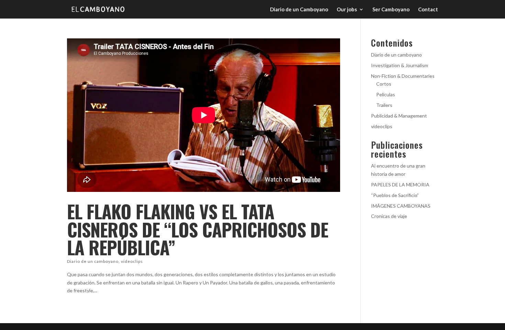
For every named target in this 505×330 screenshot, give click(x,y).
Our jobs (347, 9)
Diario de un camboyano (93, 261)
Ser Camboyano (390, 9)
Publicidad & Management (399, 116)
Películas (385, 94)
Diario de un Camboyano (299, 9)
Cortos (383, 84)
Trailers (384, 105)
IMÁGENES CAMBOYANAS (400, 206)
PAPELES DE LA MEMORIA (400, 184)
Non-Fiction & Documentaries (403, 76)
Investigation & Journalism (399, 65)
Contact (428, 9)
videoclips (132, 261)
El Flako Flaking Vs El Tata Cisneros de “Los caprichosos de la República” (197, 229)
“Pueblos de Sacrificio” (395, 195)
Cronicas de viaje (389, 216)
